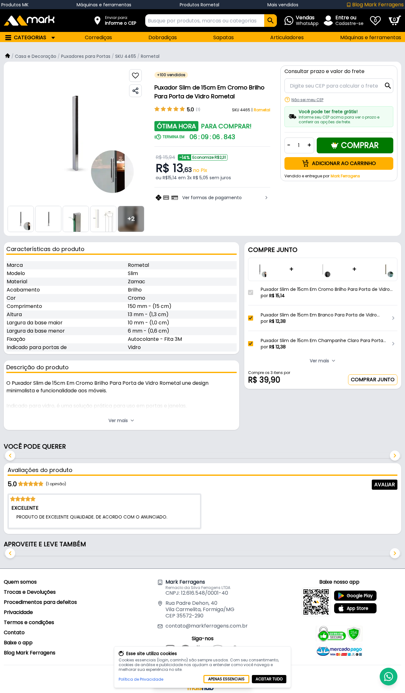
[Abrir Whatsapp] (388, 676)
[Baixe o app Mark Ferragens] (316, 602)
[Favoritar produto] (135, 75)
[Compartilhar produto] (135, 90)
